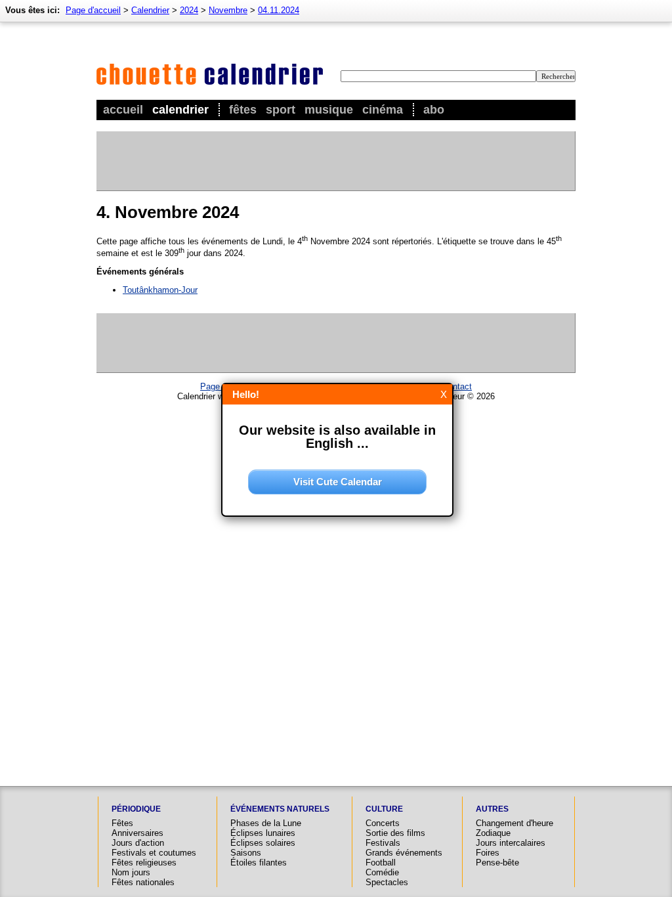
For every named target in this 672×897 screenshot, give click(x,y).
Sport (280, 109)
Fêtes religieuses (144, 862)
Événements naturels (279, 809)
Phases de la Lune (265, 823)
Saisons (245, 853)
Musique (328, 109)
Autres (492, 809)
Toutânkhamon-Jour (160, 290)
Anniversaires (137, 833)
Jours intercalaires (510, 843)
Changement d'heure (514, 823)
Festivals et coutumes (154, 853)
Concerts (383, 823)
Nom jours (131, 872)
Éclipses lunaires (262, 833)
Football (381, 862)
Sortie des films (395, 833)
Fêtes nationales (143, 882)
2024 (189, 10)
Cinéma (382, 109)
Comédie (382, 872)
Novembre (228, 10)
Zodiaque (493, 833)
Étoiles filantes (258, 862)
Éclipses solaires (262, 843)
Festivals (383, 843)
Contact (457, 386)
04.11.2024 (278, 10)
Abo (433, 109)
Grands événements (404, 853)
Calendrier (180, 109)
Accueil (123, 109)
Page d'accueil (93, 10)
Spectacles (387, 882)
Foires (487, 853)
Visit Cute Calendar (337, 481)
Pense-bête (497, 862)
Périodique (136, 809)
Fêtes (243, 109)
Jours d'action (138, 843)
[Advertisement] (335, 160)
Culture (384, 809)
